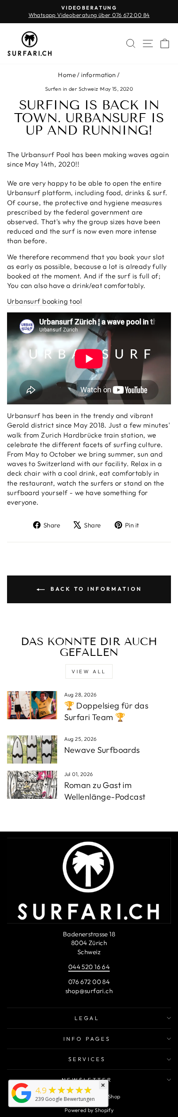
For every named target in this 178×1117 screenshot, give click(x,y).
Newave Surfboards (102, 750)
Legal (87, 1018)
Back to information (95, 588)
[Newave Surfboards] (32, 749)
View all (89, 671)
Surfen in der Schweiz (72, 88)
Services (87, 1059)
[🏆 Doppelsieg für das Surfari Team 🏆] (32, 705)
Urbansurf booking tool (44, 301)
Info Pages (87, 1038)
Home (67, 75)
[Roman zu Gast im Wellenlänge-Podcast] (32, 785)
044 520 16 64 (89, 967)
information (98, 75)
